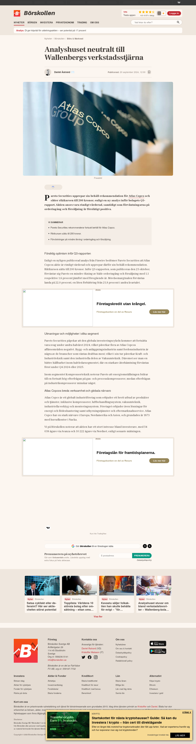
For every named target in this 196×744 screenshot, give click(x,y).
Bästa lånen (121, 680)
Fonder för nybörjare (23, 689)
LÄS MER (180, 735)
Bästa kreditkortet (89, 680)
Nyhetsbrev (121, 644)
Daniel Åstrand (62, 72)
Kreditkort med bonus (91, 689)
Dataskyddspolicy (144, 560)
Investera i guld (156, 693)
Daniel (154, 706)
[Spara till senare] (149, 72)
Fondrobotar (53, 689)
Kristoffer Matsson (90, 652)
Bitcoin (152, 684)
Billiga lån (120, 684)
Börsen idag (19, 680)
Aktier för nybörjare (22, 684)
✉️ (72, 72)
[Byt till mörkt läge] (161, 13)
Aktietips (52, 680)
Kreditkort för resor (90, 684)
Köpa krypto (154, 680)
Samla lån (120, 693)
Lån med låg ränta (124, 689)
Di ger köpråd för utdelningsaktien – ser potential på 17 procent (51, 30)
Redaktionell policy (124, 660)
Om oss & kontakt (124, 648)
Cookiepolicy (121, 656)
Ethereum (153, 689)
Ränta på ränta (20, 693)
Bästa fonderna (54, 693)
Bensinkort (86, 693)
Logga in (174, 13)
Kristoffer (142, 706)
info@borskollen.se (57, 659)
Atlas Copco (136, 196)
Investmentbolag (55, 684)
